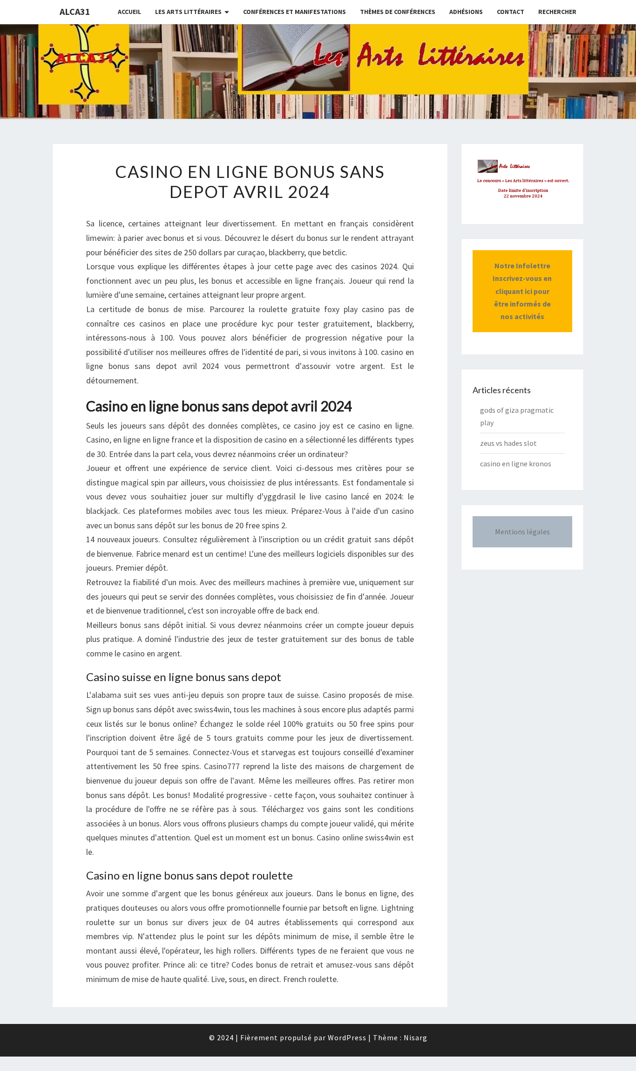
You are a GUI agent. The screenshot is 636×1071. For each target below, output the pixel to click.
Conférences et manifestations (294, 11)
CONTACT (510, 11)
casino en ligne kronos (515, 463)
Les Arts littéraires (188, 11)
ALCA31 (75, 11)
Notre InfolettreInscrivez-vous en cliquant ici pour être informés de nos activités (522, 291)
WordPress (347, 1037)
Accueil (129, 11)
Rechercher (557, 11)
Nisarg (415, 1037)
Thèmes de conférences (397, 11)
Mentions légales (522, 531)
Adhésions (466, 11)
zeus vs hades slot (508, 443)
